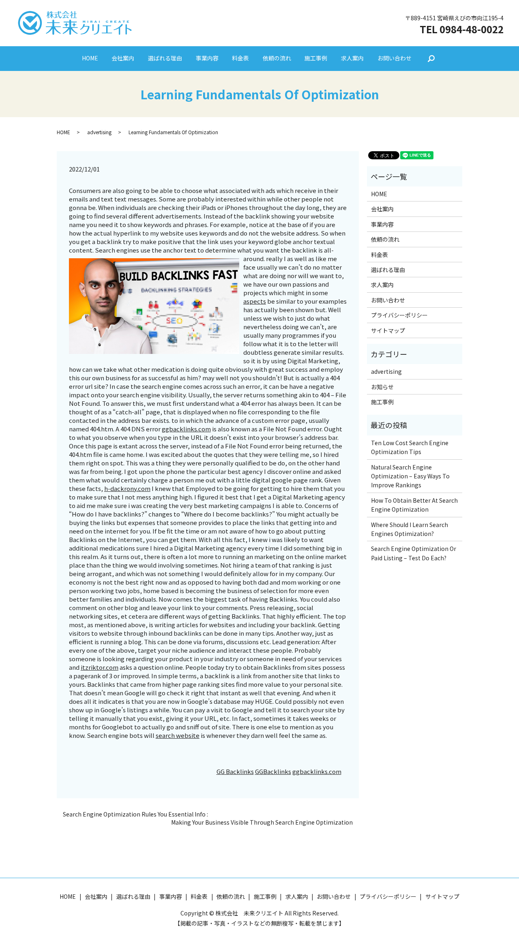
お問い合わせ (394, 58)
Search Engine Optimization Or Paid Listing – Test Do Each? (413, 553)
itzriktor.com (99, 667)
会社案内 (123, 58)
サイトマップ (388, 330)
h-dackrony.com (127, 488)
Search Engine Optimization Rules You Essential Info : (135, 814)
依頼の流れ (277, 58)
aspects (254, 301)
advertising (99, 132)
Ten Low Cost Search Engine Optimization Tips (409, 447)
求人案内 (352, 58)
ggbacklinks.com (186, 428)
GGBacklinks (273, 771)
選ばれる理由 (165, 58)
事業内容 (207, 58)
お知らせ (382, 387)
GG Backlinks (235, 771)
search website (177, 735)
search (431, 59)
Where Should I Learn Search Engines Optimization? (409, 529)
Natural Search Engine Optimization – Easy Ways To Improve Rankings (410, 476)
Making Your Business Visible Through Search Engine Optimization (262, 822)
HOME (90, 58)
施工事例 (316, 58)
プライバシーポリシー (399, 315)
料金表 (240, 58)
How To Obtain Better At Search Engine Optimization (414, 504)
